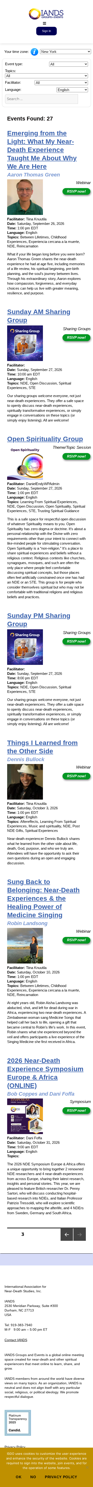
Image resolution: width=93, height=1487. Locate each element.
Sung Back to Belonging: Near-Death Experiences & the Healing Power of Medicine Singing (43, 898)
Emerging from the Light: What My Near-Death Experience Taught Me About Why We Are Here (42, 150)
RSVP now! (76, 191)
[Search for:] (41, 99)
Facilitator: (13, 82)
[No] (87, 1467)
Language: (13, 90)
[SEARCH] (83, 99)
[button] (44, 23)
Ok (18, 1477)
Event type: (14, 64)
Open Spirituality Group (45, 439)
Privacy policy (61, 1477)
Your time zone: (17, 52)
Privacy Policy (15, 1447)
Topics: (10, 71)
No (33, 1477)
